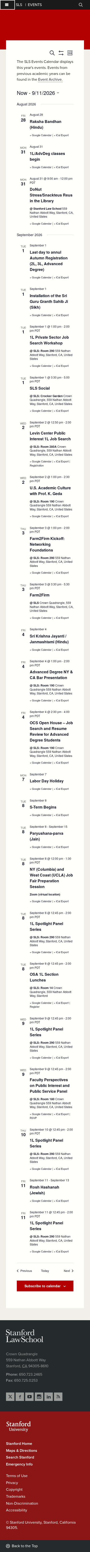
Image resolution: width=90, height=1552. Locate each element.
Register (35, 1006)
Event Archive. (50, 79)
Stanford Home (19, 1443)
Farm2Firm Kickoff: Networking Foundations (47, 544)
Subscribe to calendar (42, 1285)
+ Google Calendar (41, 135)
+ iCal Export (61, 135)
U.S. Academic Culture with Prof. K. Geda (50, 490)
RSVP (33, 1118)
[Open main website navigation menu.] (7, 5)
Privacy (12, 1482)
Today (45, 1271)
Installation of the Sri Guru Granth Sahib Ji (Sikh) (49, 301)
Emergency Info (19, 1464)
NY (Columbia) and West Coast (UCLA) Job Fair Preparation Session (51, 877)
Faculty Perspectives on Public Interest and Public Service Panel (50, 1085)
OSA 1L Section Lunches (44, 977)
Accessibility (16, 1510)
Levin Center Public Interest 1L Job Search (50, 436)
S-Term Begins (43, 807)
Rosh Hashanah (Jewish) (44, 1190)
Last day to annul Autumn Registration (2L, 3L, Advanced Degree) (49, 260)
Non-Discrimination (22, 1503)
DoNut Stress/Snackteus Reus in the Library (51, 194)
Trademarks (15, 1496)
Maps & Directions (21, 1450)
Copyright (14, 1489)
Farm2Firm (39, 595)
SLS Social (40, 388)
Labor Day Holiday (47, 781)
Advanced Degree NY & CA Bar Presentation (51, 674)
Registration (37, 465)
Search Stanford (20, 1457)
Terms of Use (17, 1475)
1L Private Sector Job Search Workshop (49, 340)
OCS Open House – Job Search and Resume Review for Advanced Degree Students (51, 731)
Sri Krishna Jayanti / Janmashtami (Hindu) (49, 638)
